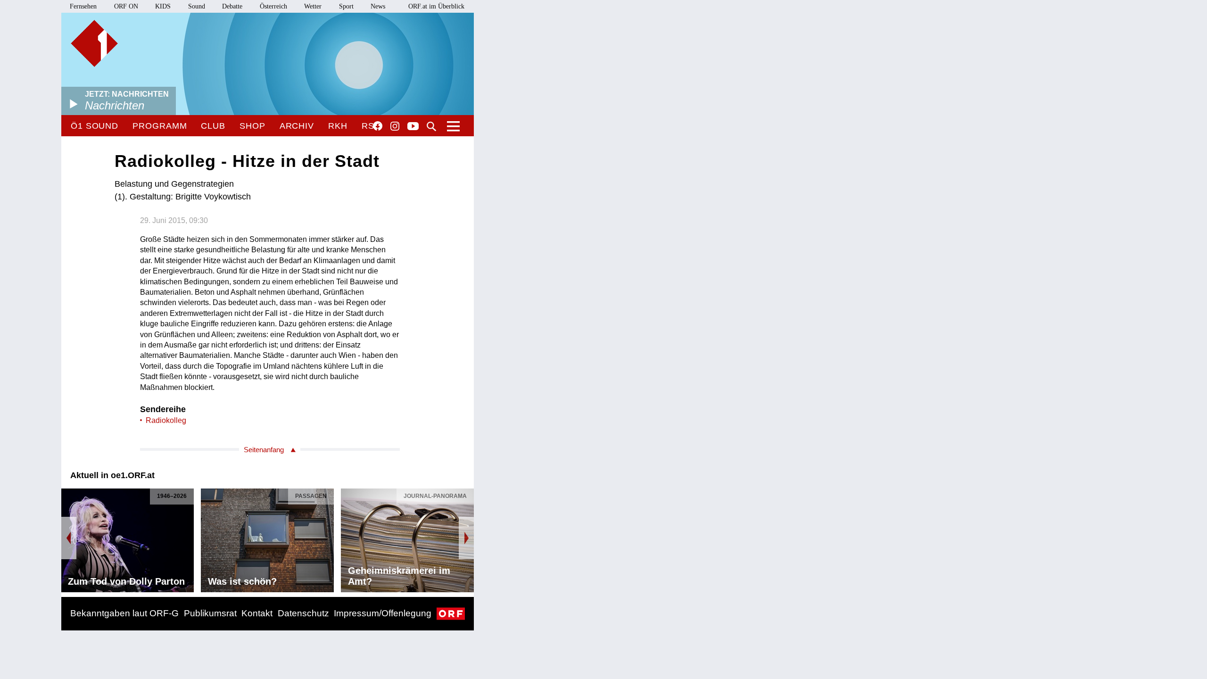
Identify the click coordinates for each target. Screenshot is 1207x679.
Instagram (394, 126)
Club (213, 126)
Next (466, 538)
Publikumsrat (210, 613)
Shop (252, 126)
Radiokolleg (166, 420)
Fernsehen (83, 6)
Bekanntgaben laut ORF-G (124, 613)
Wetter (313, 6)
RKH (337, 126)
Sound (196, 6)
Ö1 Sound (94, 126)
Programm (159, 126)
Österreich (273, 6)
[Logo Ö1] (94, 43)
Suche (431, 126)
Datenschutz (303, 613)
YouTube (413, 127)
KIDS (163, 6)
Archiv (297, 126)
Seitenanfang (264, 450)
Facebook (377, 126)
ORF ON (126, 6)
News (378, 6)
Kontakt (257, 613)
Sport (346, 6)
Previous (68, 538)
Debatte (232, 6)
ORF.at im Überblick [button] (436, 6)
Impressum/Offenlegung (382, 613)
